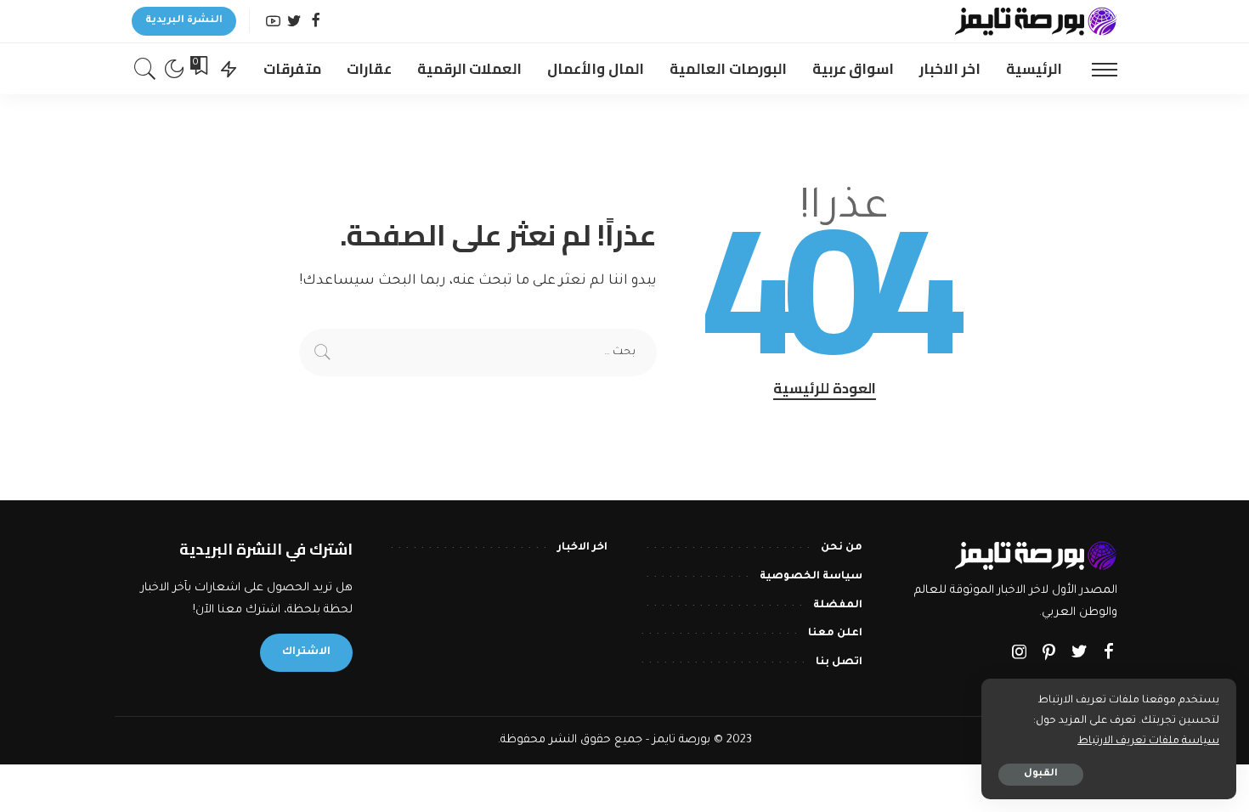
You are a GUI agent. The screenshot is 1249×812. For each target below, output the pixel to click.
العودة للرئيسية (824, 389)
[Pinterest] (1049, 654)
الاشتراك (306, 652)
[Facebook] (315, 21)
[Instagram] (1019, 654)
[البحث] (145, 68)
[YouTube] (273, 21)
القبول (1041, 774)
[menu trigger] (1096, 68)
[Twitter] (294, 21)
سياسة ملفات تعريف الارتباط (1148, 741)
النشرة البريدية (184, 20)
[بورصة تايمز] (1035, 21)
